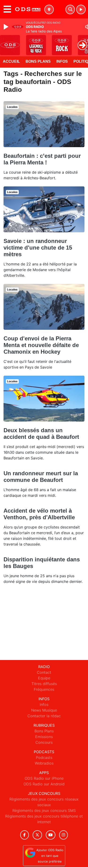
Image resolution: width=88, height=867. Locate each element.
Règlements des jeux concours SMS (44, 810)
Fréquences (44, 689)
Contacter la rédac (44, 715)
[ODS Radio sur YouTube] (50, 835)
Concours (44, 742)
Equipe (44, 678)
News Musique (44, 710)
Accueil (11, 61)
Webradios (44, 763)
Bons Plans (38, 61)
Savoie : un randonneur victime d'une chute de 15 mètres (38, 247)
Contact (44, 672)
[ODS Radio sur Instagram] (63, 835)
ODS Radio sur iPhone (44, 778)
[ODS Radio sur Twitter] (37, 835)
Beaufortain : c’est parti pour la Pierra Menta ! (42, 159)
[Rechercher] (70, 9)
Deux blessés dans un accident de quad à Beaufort (41, 433)
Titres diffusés (44, 683)
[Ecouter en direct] (81, 9)
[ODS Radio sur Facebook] (24, 835)
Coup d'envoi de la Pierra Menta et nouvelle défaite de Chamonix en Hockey (41, 345)
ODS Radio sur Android (44, 784)
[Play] (6, 27)
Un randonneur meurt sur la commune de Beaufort (41, 476)
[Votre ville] (49, 9)
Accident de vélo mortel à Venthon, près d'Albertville (39, 513)
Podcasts (44, 757)
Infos (62, 61)
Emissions (44, 736)
